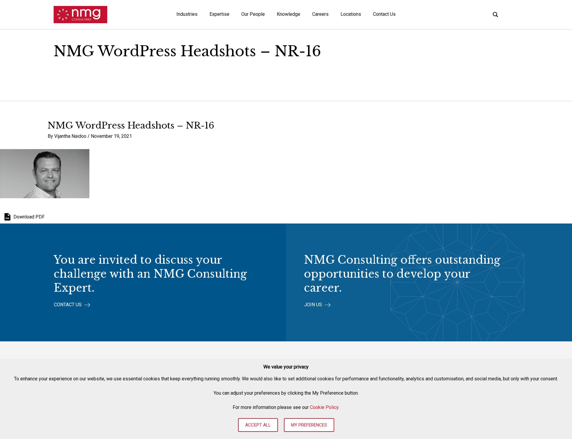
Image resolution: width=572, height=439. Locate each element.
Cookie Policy (324, 407)
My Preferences (309, 425)
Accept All (258, 425)
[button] (72, 305)
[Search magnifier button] (495, 15)
